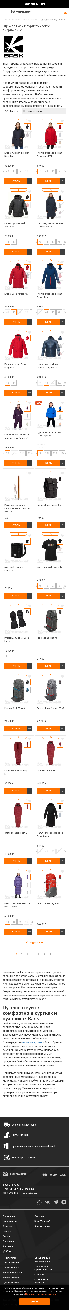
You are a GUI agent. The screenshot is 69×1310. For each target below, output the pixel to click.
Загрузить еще (36, 942)
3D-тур (9, 1251)
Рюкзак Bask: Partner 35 (49, 505)
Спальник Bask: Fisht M (15, 833)
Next (29, 171)
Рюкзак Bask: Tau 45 (47, 638)
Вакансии (7, 1226)
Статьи (6, 1236)
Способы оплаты (11, 1267)
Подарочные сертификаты (41, 1281)
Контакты (8, 1246)
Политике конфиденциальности (40, 1294)
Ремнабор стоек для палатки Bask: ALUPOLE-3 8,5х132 (17, 508)
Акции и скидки (42, 1226)
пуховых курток (32, 1042)
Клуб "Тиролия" (42, 1221)
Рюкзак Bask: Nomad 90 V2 (50, 708)
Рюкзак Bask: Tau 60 (14, 708)
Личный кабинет (11, 1262)
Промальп (39, 1274)
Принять (34, 1301)
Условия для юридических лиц (43, 1268)
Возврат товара (11, 1277)
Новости (7, 1231)
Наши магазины (11, 1221)
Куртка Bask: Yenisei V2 (16, 294)
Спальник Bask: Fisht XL (49, 770)
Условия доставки (12, 1272)
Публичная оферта (12, 1282)
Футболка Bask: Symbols (49, 567)
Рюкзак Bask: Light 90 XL (49, 903)
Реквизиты (8, 1241)
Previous (33, 171)
